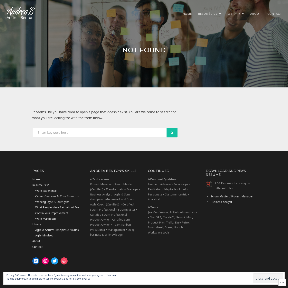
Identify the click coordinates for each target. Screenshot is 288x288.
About (255, 13)
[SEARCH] (172, 132)
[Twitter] (54, 260)
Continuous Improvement (51, 213)
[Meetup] (64, 260)
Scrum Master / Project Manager (232, 196)
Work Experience (46, 191)
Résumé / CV (207, 13)
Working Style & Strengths (52, 202)
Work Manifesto (45, 219)
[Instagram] (45, 260)
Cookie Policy (82, 278)
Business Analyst (221, 202)
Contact (274, 13)
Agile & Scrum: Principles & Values (57, 230)
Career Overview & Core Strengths (57, 196)
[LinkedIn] (35, 260)
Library (233, 13)
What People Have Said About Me (57, 207)
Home (187, 13)
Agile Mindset (44, 235)
